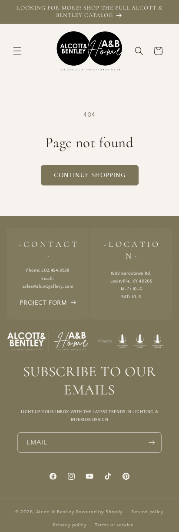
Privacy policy (69, 525)
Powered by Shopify (99, 512)
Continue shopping (90, 175)
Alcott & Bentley (55, 512)
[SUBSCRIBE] (151, 442)
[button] (17, 51)
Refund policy (147, 512)
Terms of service (114, 525)
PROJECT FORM (43, 302)
